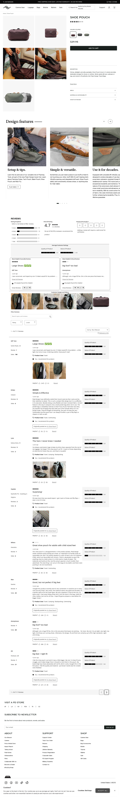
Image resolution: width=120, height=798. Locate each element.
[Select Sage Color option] (87, 35)
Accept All (103, 791)
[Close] (115, 790)
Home (4, 13)
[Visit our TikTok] (21, 782)
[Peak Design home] (7, 7)
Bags (38, 7)
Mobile (45, 7)
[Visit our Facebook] (11, 782)
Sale (60, 7)
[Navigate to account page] (109, 7)
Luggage (31, 7)
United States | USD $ (108, 783)
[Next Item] (110, 121)
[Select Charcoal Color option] (80, 35)
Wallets (53, 7)
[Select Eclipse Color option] (73, 35)
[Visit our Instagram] (6, 782)
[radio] (73, 35)
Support (102, 7)
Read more (73, 84)
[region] (60, 790)
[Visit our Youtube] (16, 782)
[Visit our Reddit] (27, 782)
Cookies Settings (85, 791)
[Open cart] (114, 7)
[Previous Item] (104, 121)
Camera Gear (20, 7)
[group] (93, 35)
